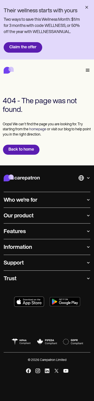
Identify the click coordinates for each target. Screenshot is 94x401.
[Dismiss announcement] (86, 7)
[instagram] (38, 371)
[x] (56, 371)
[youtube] (66, 371)
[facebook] (28, 371)
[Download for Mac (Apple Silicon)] (29, 302)
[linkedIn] (47, 371)
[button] (86, 70)
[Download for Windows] (65, 302)
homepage (37, 129)
